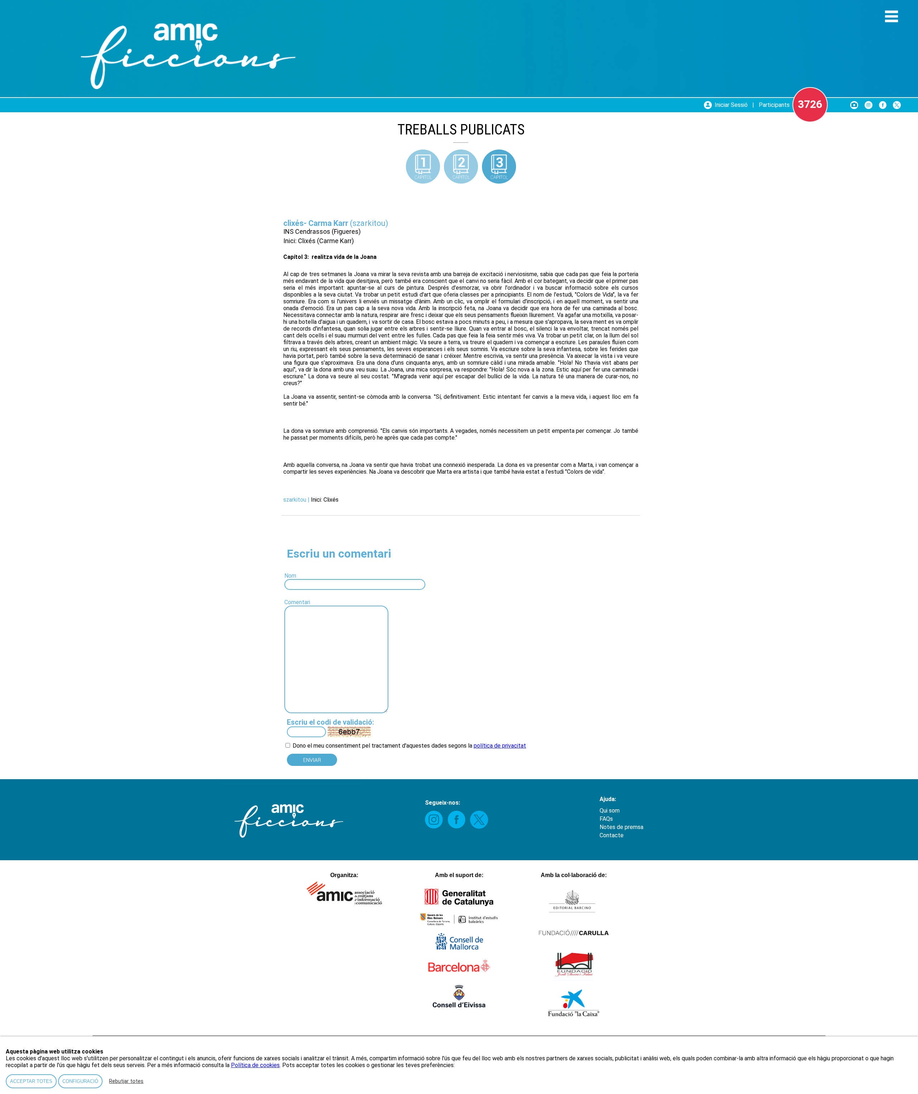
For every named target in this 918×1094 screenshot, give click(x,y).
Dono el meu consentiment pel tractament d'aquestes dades (369, 745)
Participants (774, 104)
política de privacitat (500, 745)
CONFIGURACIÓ (80, 1081)
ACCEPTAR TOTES (31, 1081)
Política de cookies (255, 1065)
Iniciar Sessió (731, 104)
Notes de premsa (621, 827)
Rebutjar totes (126, 1081)
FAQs (606, 818)
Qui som (610, 810)
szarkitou (368, 223)
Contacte (612, 835)
